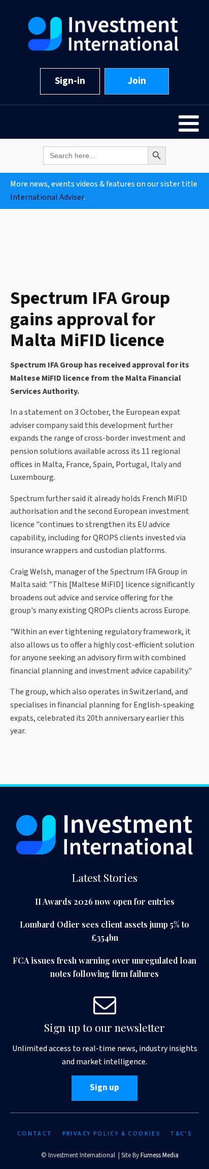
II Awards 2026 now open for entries (105, 901)
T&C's (181, 1133)
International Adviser (47, 197)
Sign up (104, 1088)
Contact (34, 1133)
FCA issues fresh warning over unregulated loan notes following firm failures (104, 967)
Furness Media (160, 1155)
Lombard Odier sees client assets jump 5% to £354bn (104, 931)
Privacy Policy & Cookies (111, 1133)
